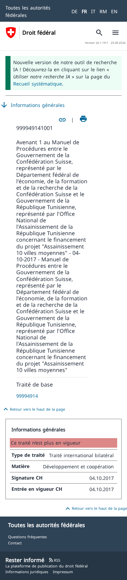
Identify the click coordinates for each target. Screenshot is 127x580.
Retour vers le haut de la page (33, 409)
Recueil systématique (37, 83)
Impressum (63, 571)
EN (114, 11)
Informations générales (32, 105)
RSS (54, 560)
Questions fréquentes (27, 536)
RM (103, 11)
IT (93, 11)
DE (74, 11)
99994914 (27, 396)
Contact (15, 542)
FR (84, 11)
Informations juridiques (26, 571)
